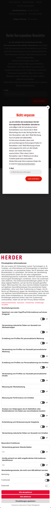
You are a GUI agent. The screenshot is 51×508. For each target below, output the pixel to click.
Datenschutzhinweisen (26, 164)
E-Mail (11, 168)
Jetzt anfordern (33, 179)
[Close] (47, 107)
